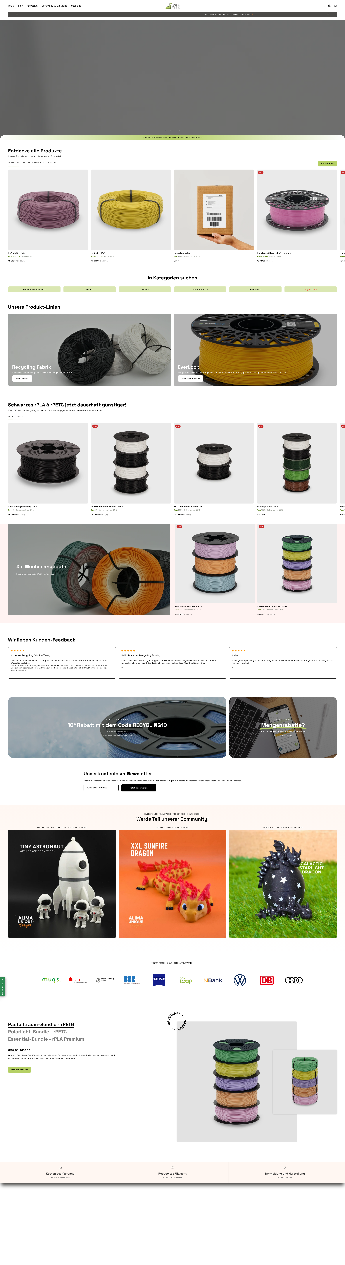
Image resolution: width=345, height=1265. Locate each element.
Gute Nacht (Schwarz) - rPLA (22, 507)
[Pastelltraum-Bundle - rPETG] (237, 1081)
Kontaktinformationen (185, 1206)
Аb (16, 261)
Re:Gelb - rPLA (98, 253)
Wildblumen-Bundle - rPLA (188, 606)
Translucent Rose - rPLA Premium (274, 253)
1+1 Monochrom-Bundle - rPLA (189, 507)
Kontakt (95, 1215)
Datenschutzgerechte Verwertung (108, 1206)
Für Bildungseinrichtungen (21, 1211)
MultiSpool (264, 1211)
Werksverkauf (98, 1211)
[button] (54, 6)
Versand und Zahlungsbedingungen (192, 1223)
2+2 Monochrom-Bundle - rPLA (107, 507)
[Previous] (16, 14)
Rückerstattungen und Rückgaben (191, 1215)
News (261, 1215)
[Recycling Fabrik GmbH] (172, 6)
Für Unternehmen (16, 1206)
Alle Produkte (327, 163)
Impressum (180, 1227)
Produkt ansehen (19, 1069)
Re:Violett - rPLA (16, 253)
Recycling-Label (182, 253)
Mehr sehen (22, 378)
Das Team (263, 1203)
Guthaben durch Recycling (21, 1203)
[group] (172, 14)
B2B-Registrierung (100, 1218)
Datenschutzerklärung (186, 1211)
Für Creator (13, 1215)
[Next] (328, 14)
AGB (177, 1203)
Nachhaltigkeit (266, 1206)
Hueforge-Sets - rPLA (268, 507)
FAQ (93, 1203)
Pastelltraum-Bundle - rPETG (272, 606)
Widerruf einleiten (183, 1218)
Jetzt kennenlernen (190, 378)
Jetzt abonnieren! (139, 788)
